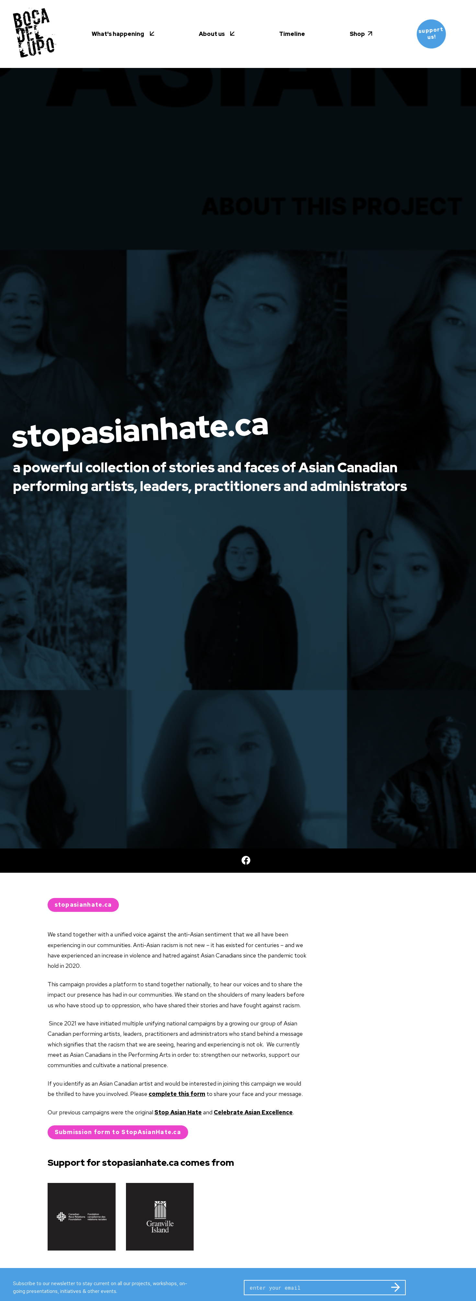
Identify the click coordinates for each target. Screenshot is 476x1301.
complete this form (177, 1094)
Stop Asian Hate (178, 1112)
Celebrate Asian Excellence (253, 1112)
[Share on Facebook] (238, 861)
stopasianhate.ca (83, 904)
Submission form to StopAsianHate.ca (118, 1132)
